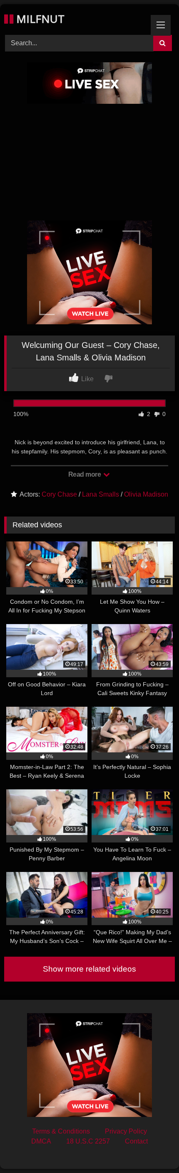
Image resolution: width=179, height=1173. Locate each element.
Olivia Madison (146, 494)
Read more (85, 474)
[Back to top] (153, 1148)
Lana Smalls (100, 494)
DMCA (41, 1141)
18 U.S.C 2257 (88, 1141)
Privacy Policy (126, 1131)
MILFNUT (39, 18)
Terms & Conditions (61, 1131)
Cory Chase (59, 494)
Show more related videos (89, 969)
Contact (136, 1141)
